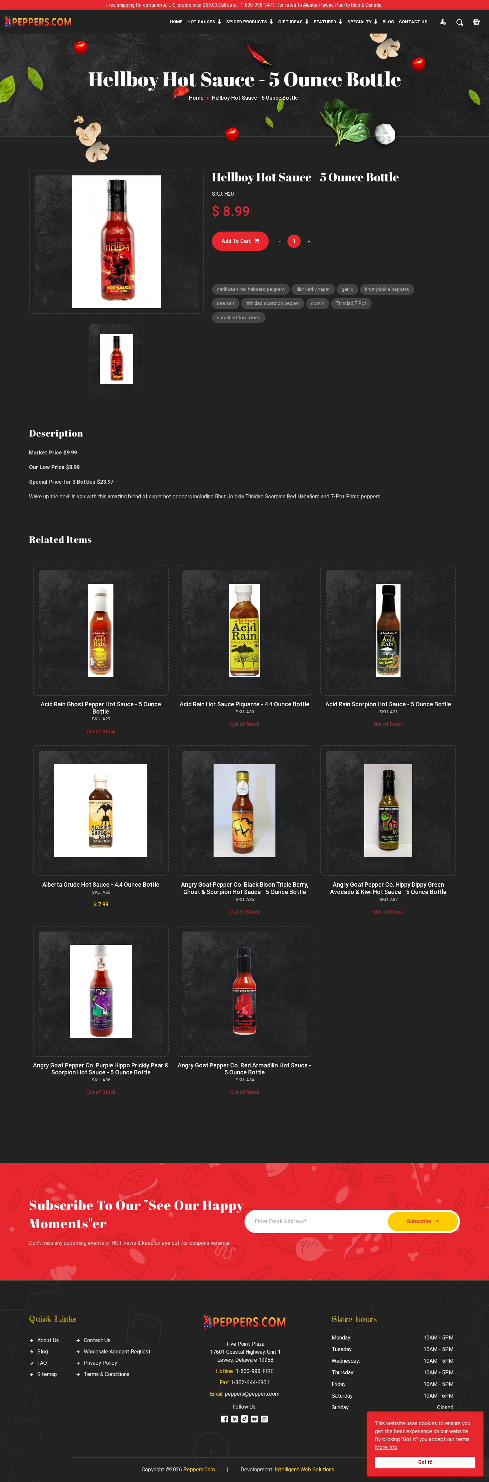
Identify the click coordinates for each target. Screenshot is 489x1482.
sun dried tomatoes (238, 318)
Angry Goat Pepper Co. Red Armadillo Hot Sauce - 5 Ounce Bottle (244, 1069)
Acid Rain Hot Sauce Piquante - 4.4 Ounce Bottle (244, 704)
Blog (388, 21)
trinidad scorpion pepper (272, 303)
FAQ (42, 1363)
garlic (347, 289)
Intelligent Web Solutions (304, 1469)
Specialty (359, 21)
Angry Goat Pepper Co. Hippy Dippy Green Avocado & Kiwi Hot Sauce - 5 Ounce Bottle (388, 888)
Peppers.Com (199, 1469)
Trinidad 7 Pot (351, 303)
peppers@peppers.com (252, 1394)
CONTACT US (413, 21)
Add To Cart (236, 241)
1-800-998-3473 (258, 5)
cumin (317, 303)
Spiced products (246, 21)
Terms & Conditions (106, 1374)
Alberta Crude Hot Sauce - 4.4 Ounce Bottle (100, 884)
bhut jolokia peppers (387, 289)
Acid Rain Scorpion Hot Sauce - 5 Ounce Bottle (388, 704)
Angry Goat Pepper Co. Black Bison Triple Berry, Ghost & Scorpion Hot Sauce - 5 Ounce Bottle (244, 888)
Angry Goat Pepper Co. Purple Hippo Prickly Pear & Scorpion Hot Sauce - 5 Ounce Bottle (101, 1069)
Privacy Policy (100, 1363)
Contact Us (97, 1340)
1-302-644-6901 (250, 1382)
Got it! (425, 1462)
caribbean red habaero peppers (251, 289)
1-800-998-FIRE (254, 1371)
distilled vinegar (313, 289)
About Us (48, 1340)
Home (176, 21)
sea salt (226, 303)
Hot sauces (201, 21)
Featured (325, 21)
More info (386, 1447)
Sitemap (47, 1374)
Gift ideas (290, 21)
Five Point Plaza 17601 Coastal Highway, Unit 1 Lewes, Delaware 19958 (245, 1352)
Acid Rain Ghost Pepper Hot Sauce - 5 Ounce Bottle (101, 708)
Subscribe (419, 1221)
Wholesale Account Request (117, 1351)
